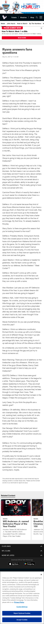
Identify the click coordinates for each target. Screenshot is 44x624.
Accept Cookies (22, 620)
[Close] (41, 28)
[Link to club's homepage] (4, 16)
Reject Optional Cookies (22, 613)
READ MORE (22, 38)
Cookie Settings (22, 607)
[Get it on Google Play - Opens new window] (29, 565)
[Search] (37, 17)
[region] (22, 597)
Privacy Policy (19, 602)
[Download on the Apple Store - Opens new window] (14, 564)
